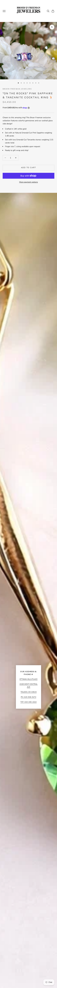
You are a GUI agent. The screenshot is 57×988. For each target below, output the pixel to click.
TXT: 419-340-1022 (28, 702)
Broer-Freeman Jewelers (17, 89)
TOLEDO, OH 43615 (29, 692)
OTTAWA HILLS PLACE (28, 679)
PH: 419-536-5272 (28, 697)
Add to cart (28, 167)
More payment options (28, 182)
